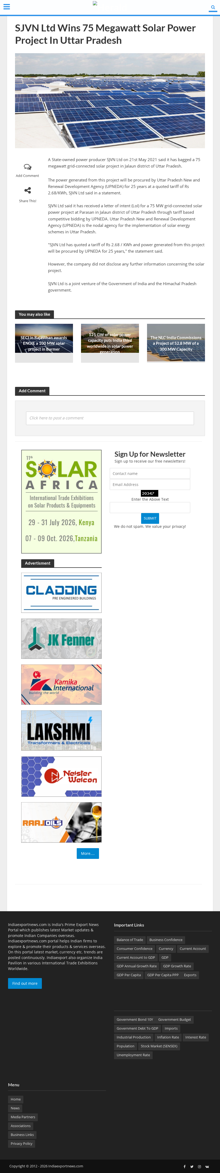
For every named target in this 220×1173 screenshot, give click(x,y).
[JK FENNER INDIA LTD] (61, 638)
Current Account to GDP (136, 957)
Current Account (193, 948)
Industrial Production (134, 1037)
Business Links (22, 1134)
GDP (165, 957)
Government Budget (174, 1019)
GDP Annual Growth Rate (137, 966)
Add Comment (27, 175)
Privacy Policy (21, 1143)
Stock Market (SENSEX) (159, 1046)
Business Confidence (165, 939)
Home (16, 1099)
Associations (21, 1125)
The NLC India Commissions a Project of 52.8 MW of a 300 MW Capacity (176, 343)
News (15, 1108)
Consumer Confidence (134, 948)
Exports (190, 974)
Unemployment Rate (133, 1054)
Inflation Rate (168, 1037)
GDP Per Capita (129, 974)
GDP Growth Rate (177, 966)
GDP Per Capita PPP (163, 974)
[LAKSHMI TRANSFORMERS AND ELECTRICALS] (61, 730)
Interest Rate (195, 1037)
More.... (88, 853)
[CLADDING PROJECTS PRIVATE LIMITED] (61, 592)
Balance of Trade (130, 939)
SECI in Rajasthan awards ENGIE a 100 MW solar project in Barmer (44, 343)
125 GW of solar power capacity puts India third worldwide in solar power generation (110, 343)
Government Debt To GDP (137, 1028)
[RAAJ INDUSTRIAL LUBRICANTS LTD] (61, 822)
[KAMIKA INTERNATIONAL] (61, 684)
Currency (166, 948)
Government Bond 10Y (135, 1019)
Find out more (25, 983)
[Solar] (61, 501)
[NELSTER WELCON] (61, 776)
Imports (171, 1028)
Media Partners (23, 1116)
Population (125, 1046)
